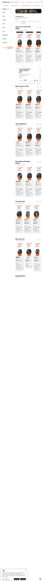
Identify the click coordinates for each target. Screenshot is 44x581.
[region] (14, 575)
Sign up (25, 80)
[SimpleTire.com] (6, 2)
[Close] (26, 570)
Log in (21, 80)
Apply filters (10, 47)
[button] (7, 12)
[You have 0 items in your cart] (40, 2)
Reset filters (4, 47)
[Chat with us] (40, 579)
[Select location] (36, 2)
